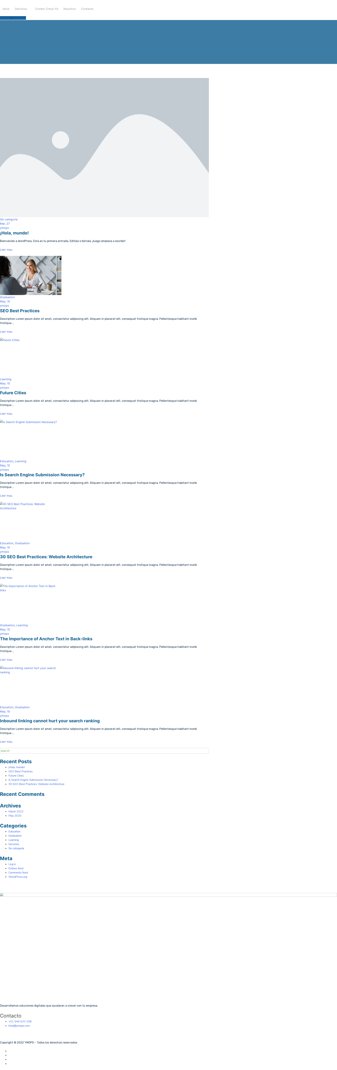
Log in (12, 864)
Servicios (21, 9)
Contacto (87, 9)
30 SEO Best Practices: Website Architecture (46, 556)
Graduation (7, 297)
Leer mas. (6, 249)
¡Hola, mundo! (14, 232)
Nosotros (70, 9)
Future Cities (13, 392)
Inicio (6, 9)
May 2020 (14, 816)
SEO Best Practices (19, 310)
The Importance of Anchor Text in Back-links (46, 638)
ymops (4, 228)
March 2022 (16, 811)
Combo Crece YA (46, 9)
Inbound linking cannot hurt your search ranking (50, 720)
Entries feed (15, 868)
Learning (5, 379)
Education (6, 461)
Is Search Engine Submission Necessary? (42, 474)
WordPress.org (17, 877)
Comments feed (18, 873)
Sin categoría (9, 219)
